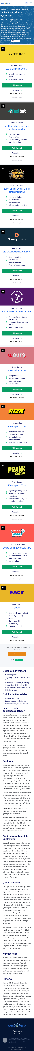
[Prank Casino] (17, 470)
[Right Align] (26, 3)
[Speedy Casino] (17, 237)
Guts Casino (17, 367)
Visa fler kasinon (18, 654)
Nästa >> (19, 660)
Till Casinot (17, 85)
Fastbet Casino (17, 123)
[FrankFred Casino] (17, 297)
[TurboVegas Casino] (17, 533)
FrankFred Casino (17, 308)
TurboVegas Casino (17, 544)
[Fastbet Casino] (17, 111)
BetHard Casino (17, 65)
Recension (16, 90)
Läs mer (14, 41)
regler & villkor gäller (17, 97)
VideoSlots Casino (17, 185)
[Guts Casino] (17, 355)
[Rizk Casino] (17, 411)
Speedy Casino (17, 248)
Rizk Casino (17, 423)
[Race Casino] (17, 593)
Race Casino (17, 604)
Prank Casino (17, 482)
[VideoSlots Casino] (17, 174)
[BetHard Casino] (17, 54)
